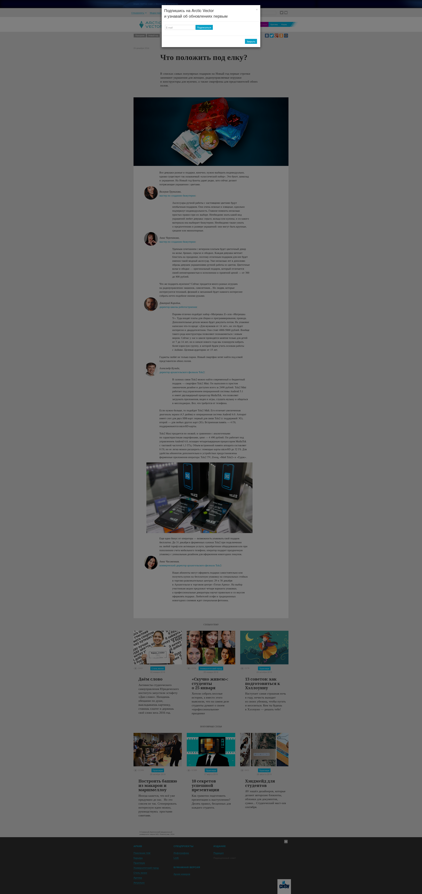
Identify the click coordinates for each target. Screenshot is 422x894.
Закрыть (251, 41)
